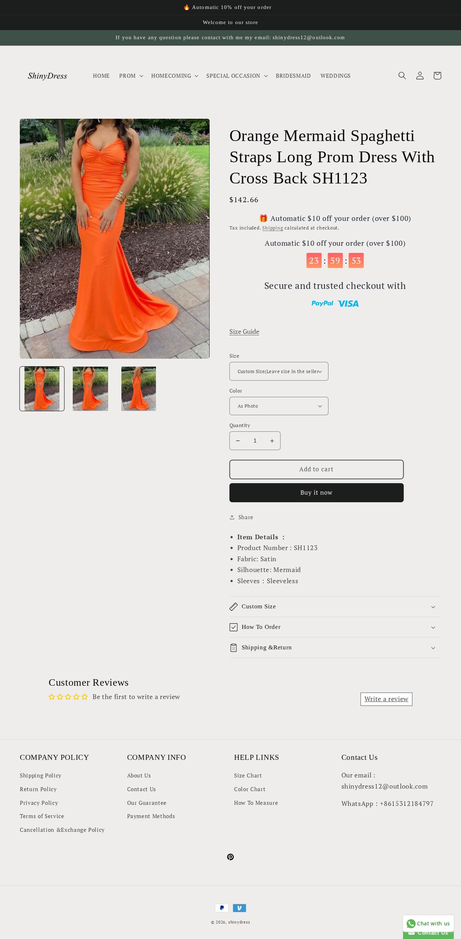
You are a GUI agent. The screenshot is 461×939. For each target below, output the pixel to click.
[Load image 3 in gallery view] (139, 389)
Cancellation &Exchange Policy (62, 829)
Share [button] (246, 517)
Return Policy (38, 789)
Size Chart (248, 775)
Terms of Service (42, 816)
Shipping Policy (41, 775)
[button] (131, 75)
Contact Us (142, 789)
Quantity (239, 425)
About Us (139, 775)
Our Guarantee (147, 802)
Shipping (272, 227)
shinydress (239, 922)
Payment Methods (151, 816)
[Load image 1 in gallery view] (42, 389)
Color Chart (249, 789)
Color (235, 390)
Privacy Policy (39, 802)
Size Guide (244, 331)
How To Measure (256, 802)
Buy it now (316, 492)
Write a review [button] (386, 699)
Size (234, 355)
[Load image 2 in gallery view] (90, 389)
